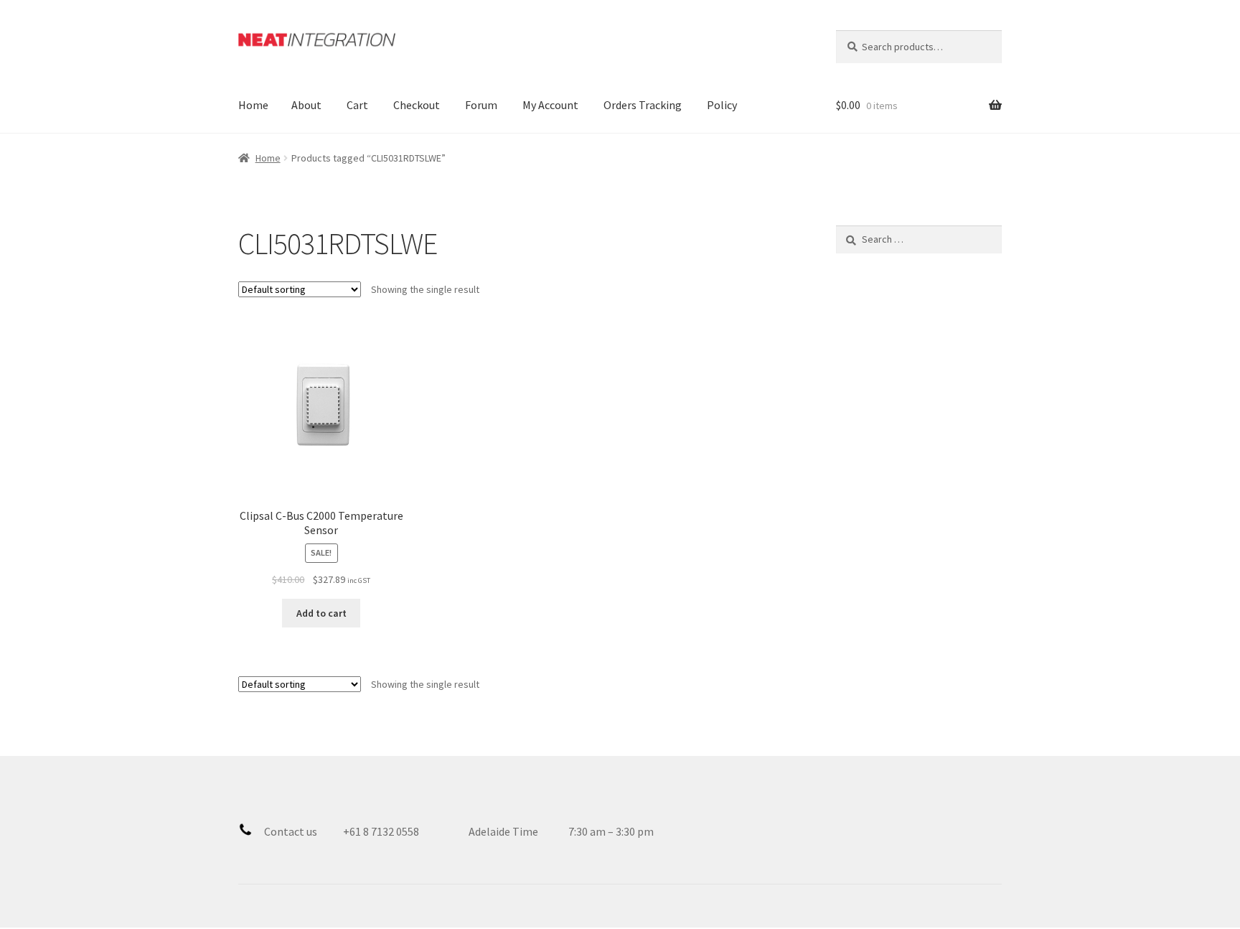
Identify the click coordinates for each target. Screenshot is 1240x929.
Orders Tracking (642, 105)
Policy (722, 105)
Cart (357, 105)
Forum (481, 105)
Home (253, 105)
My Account (550, 105)
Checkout (416, 105)
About (306, 105)
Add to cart (321, 613)
